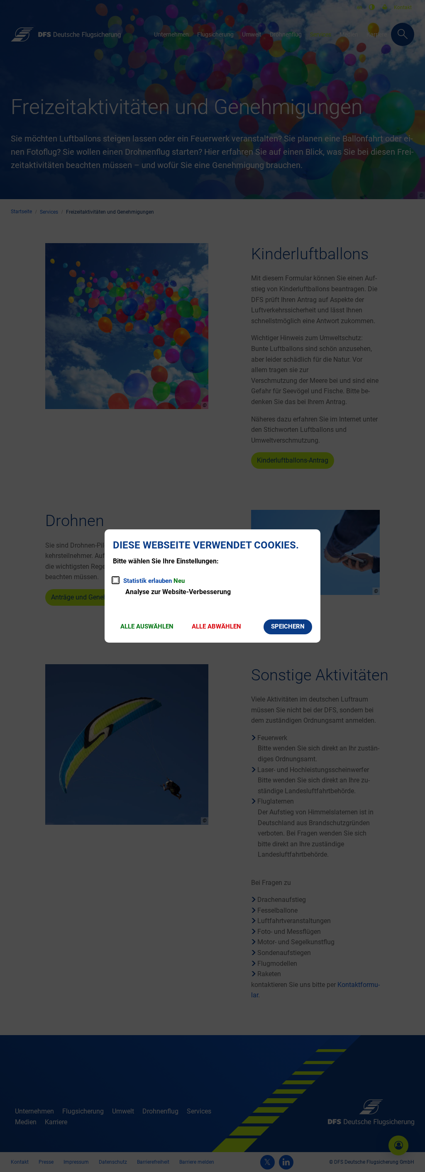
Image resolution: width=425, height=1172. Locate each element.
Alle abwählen (216, 626)
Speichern (288, 626)
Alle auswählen (146, 626)
